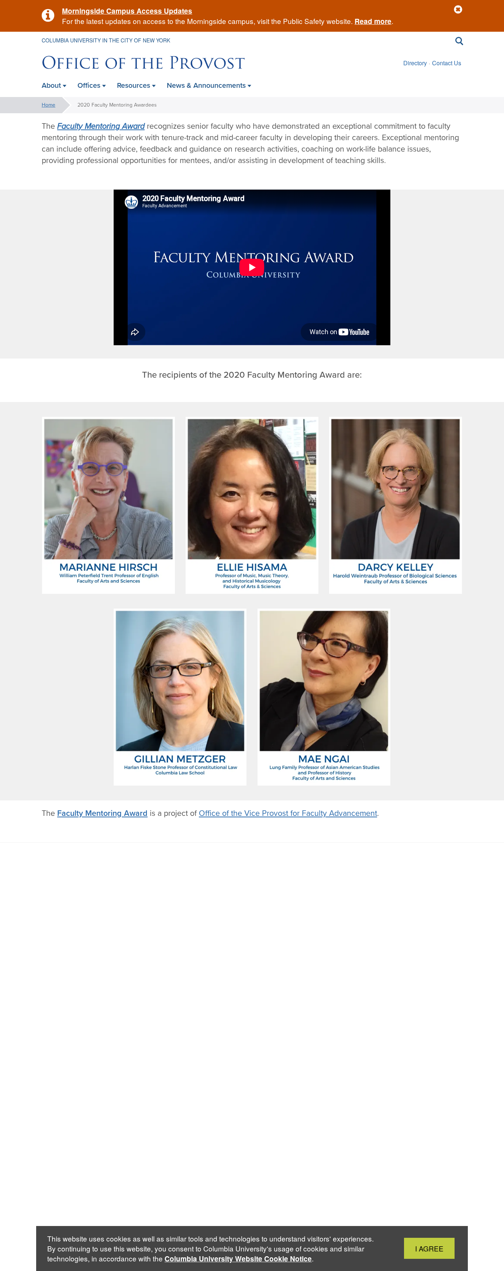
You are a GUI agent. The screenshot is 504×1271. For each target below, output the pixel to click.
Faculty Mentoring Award (101, 126)
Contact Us (446, 63)
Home (48, 105)
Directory (415, 63)
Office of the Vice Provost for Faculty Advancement (288, 813)
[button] (458, 10)
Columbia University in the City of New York (106, 40)
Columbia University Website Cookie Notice (238, 1259)
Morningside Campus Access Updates (127, 11)
